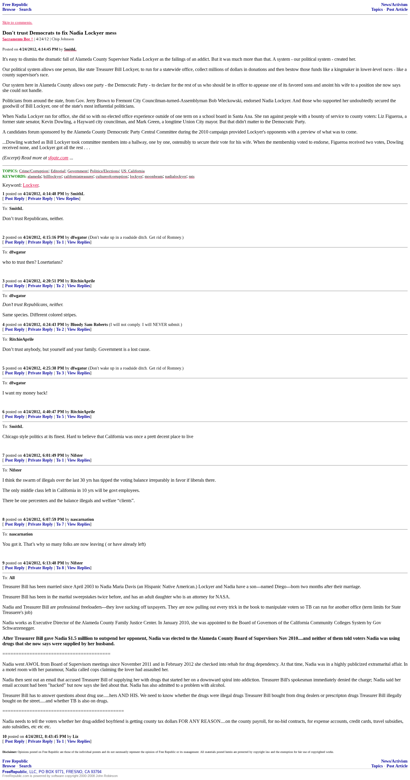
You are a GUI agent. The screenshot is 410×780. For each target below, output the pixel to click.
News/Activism (394, 4)
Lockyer (30, 185)
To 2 (60, 286)
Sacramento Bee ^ (17, 39)
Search (25, 9)
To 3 (60, 373)
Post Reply (15, 198)
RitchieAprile (83, 281)
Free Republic (15, 4)
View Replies (67, 198)
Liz (75, 736)
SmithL (77, 194)
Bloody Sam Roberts (89, 324)
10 (4, 736)
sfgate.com (58, 157)
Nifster (77, 455)
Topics (377, 9)
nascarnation (82, 519)
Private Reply (40, 198)
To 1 (60, 242)
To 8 (60, 568)
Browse (8, 9)
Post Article (397, 9)
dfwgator (79, 237)
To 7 (60, 524)
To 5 (60, 416)
